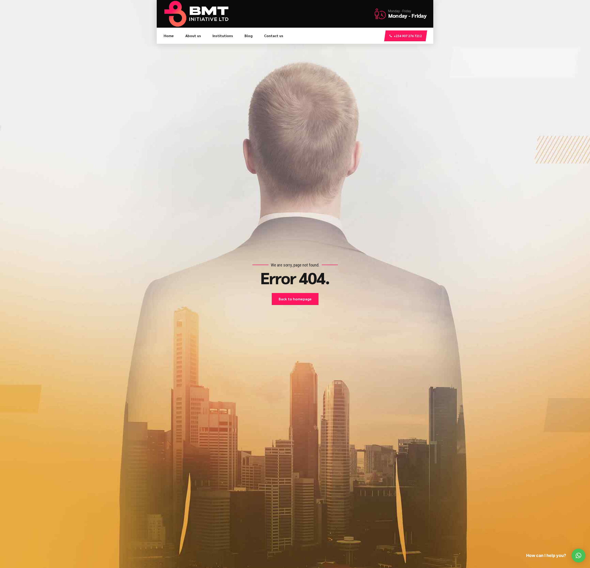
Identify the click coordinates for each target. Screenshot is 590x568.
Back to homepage (295, 298)
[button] (578, 555)
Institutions (222, 35)
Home (169, 35)
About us (193, 35)
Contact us (273, 35)
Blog (249, 35)
